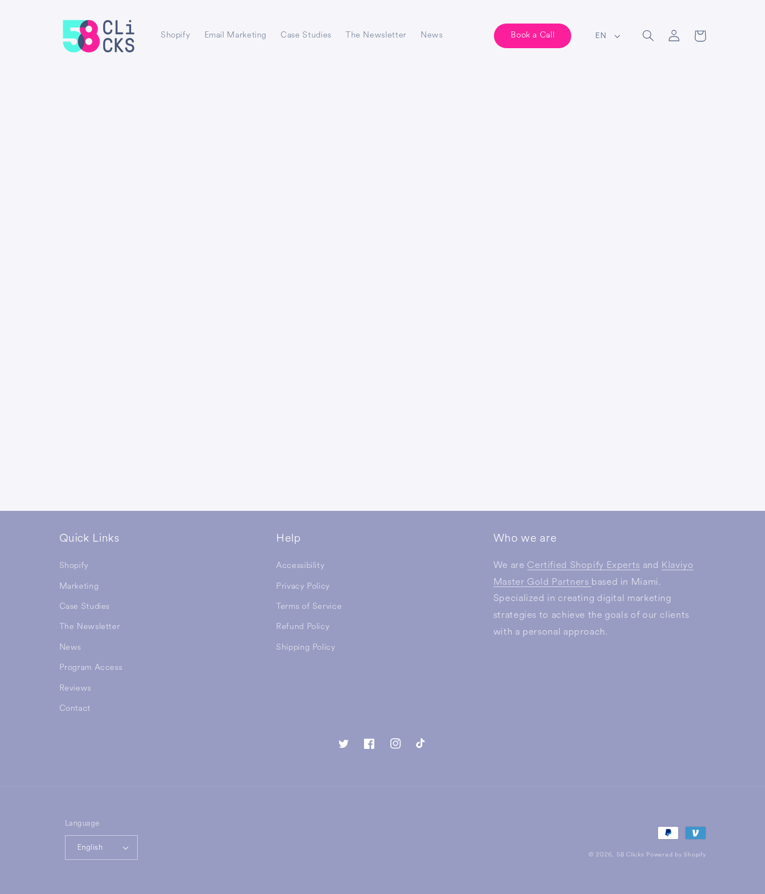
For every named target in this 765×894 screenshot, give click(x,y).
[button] (648, 36)
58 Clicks (631, 854)
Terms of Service (309, 606)
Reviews (75, 688)
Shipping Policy (305, 647)
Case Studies (84, 606)
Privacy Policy (303, 586)
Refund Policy (302, 626)
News (70, 647)
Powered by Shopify (676, 854)
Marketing (79, 586)
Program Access (91, 667)
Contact (75, 708)
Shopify (73, 565)
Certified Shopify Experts (583, 564)
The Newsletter (89, 626)
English (89, 847)
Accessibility (300, 565)
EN (600, 35)
